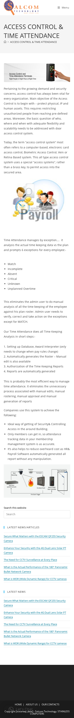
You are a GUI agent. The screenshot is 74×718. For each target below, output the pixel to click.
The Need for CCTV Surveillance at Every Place (30, 559)
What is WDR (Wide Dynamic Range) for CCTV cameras (35, 579)
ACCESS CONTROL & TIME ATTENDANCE (33, 42)
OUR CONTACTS (50, 704)
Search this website (15, 507)
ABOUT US (32, 704)
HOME (18, 704)
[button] (20, 709)
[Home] (5, 42)
